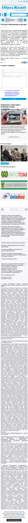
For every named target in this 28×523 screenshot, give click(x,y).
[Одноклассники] (22, 62)
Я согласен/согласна (14, 520)
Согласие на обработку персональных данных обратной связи (11, 250)
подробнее (17, 513)
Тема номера (10, 20)
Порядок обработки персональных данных (13, 242)
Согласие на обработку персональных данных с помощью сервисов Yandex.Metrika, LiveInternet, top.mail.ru (13, 255)
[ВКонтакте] (24, 62)
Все (24, 144)
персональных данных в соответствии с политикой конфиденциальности (12, 93)
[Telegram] (26, 62)
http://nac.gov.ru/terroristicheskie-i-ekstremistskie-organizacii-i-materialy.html (14, 461)
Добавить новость (14, 137)
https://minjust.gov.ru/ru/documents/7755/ (17, 337)
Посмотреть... (4, 163)
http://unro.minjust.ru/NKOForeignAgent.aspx (12, 433)
